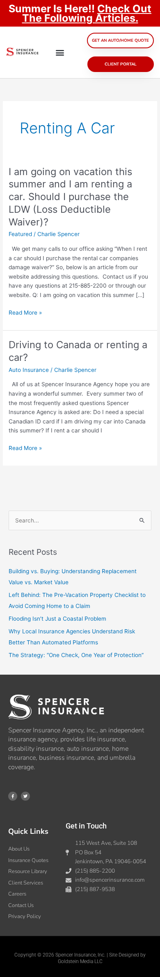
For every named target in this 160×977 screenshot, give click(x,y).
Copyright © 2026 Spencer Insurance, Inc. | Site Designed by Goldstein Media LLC (80, 958)
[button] (59, 52)
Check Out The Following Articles (87, 13)
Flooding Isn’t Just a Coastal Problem (57, 618)
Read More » (25, 312)
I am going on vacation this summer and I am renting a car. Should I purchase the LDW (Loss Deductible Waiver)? (70, 197)
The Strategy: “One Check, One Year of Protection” (76, 655)
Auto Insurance (29, 370)
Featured (20, 234)
